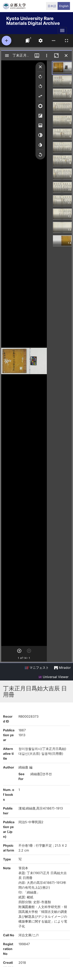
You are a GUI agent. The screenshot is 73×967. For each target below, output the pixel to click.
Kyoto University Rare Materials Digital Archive (33, 20)
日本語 (52, 6)
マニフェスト (38, 668)
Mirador (64, 668)
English (64, 6)
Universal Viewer (55, 677)
